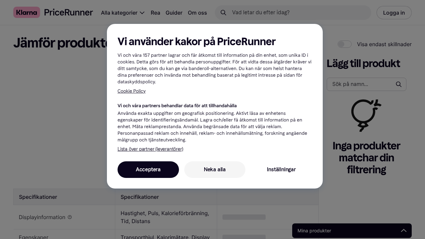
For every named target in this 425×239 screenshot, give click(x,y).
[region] (215, 106)
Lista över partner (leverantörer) (150, 149)
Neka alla (215, 169)
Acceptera (148, 169)
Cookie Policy (132, 91)
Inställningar (281, 169)
